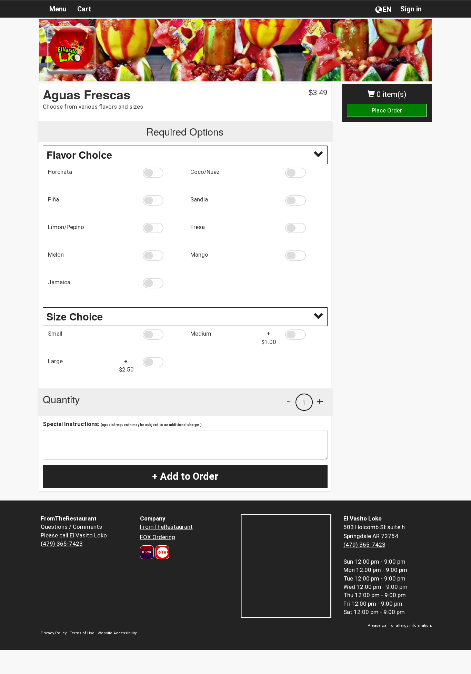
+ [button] (320, 401)
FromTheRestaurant (166, 526)
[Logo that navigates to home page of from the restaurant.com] (147, 552)
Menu (58, 9)
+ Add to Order (185, 476)
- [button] (288, 401)
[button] (161, 173)
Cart (84, 9)
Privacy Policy (54, 633)
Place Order (387, 110)
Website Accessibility (117, 633)
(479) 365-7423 (62, 543)
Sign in (411, 9)
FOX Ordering (157, 537)
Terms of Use (82, 633)
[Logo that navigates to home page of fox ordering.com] (161, 552)
